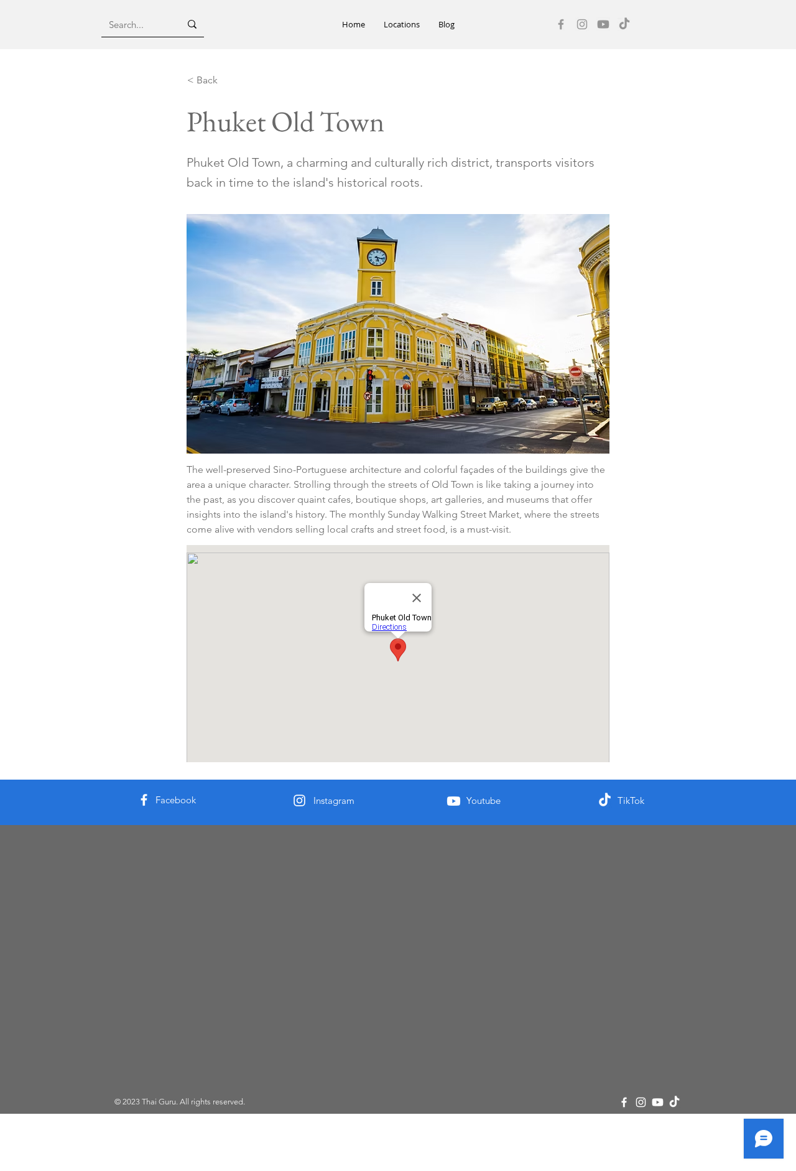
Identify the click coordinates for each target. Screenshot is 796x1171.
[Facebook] (561, 24)
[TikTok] (624, 24)
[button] (401, 24)
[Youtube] (603, 24)
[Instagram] (582, 24)
